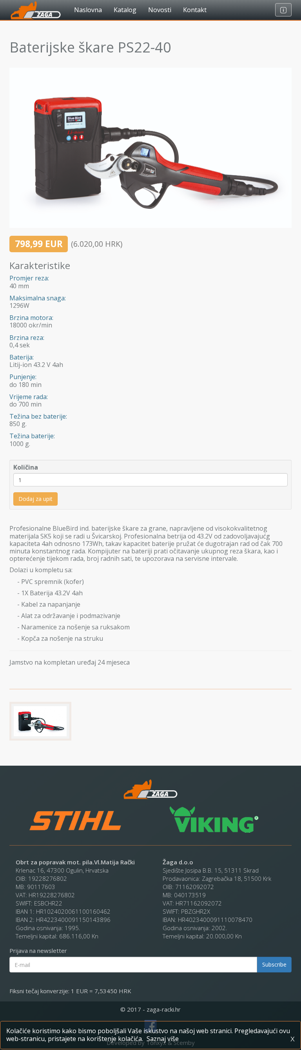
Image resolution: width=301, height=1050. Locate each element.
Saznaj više (163, 1038)
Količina (25, 467)
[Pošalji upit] (283, 9)
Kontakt (195, 9)
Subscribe (274, 964)
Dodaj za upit (35, 498)
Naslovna (88, 9)
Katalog (125, 9)
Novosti (159, 9)
